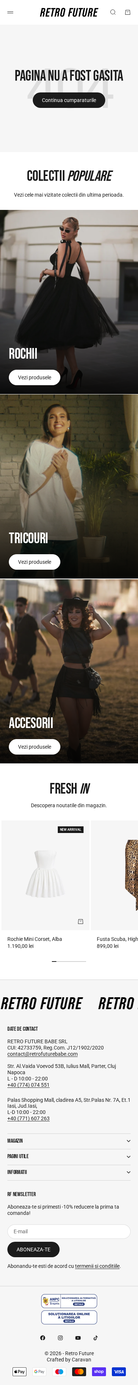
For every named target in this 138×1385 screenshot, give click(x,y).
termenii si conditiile (97, 1266)
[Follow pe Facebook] (43, 1338)
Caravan (81, 1360)
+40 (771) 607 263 (28, 1118)
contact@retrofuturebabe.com (42, 1054)
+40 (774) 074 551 (28, 1085)
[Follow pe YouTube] (78, 1338)
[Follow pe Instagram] (60, 1338)
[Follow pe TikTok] (96, 1338)
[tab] (69, 789)
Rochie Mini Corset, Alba (34, 939)
